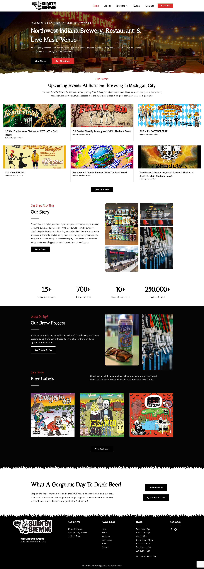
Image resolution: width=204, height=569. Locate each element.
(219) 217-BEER (74, 536)
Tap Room (106, 536)
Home (104, 529)
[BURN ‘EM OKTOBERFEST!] (169, 115)
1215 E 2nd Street (75, 529)
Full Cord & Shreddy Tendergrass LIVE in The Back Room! (102, 131)
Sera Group (117, 566)
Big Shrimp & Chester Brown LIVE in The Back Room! (100, 172)
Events (105, 543)
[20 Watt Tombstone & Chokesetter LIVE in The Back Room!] (34, 115)
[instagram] (175, 529)
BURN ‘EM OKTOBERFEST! (154, 131)
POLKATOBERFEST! (15, 172)
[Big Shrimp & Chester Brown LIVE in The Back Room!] (102, 156)
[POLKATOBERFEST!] (34, 156)
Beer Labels (107, 540)
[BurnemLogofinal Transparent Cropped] (44, 1)
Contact (105, 547)
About (104, 532)
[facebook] (171, 529)
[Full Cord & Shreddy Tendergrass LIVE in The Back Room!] (102, 115)
